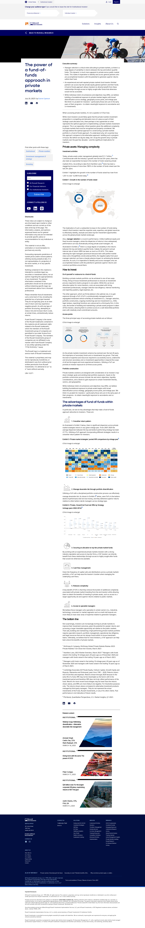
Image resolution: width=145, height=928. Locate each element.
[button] (41, 13)
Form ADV (95, 880)
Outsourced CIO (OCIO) (79, 823)
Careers (27, 863)
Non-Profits (76, 833)
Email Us (59, 825)
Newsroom (27, 861)
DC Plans (75, 829)
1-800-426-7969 (62, 823)
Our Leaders (28, 857)
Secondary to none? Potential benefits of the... (77, 873)
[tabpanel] (72, 11)
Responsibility (28, 859)
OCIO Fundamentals (111, 823)
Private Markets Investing (112, 839)
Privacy (79, 880)
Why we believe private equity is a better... (102, 873)
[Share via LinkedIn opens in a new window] (26, 103)
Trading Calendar (110, 835)
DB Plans (75, 827)
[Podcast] (42, 208)
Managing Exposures (111, 827)
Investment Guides (110, 825)
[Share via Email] (31, 103)
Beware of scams (87, 880)
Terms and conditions (71, 880)
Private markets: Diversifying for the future (51, 873)
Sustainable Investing (78, 837)
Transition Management (95, 827)
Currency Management (95, 831)
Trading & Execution (95, 833)
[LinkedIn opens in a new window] (35, 208)
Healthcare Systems (78, 831)
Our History (28, 855)
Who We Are (28, 853)
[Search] (118, 23)
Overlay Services (94, 829)
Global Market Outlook (111, 833)
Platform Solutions (78, 835)
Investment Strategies (78, 825)
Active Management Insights (113, 837)
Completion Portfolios (95, 835)
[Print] (37, 103)
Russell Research (110, 841)
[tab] (31, 2)
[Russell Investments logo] (34, 24)
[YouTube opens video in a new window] (29, 208)
